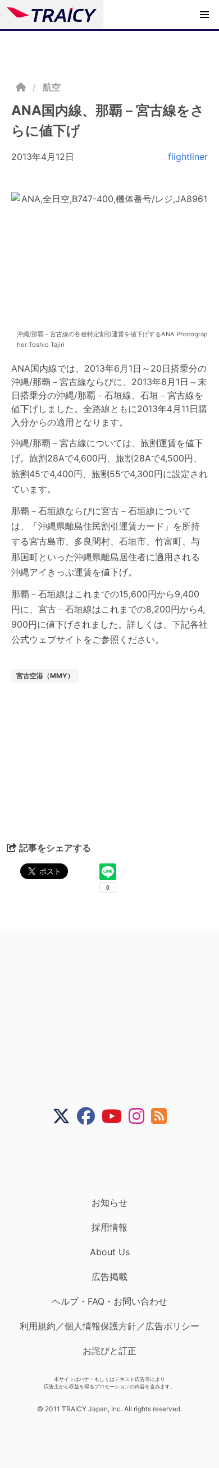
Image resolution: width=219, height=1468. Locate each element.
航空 (52, 87)
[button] (204, 14)
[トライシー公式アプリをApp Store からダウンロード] (116, 1161)
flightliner (188, 156)
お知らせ (109, 1202)
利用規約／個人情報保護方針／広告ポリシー (109, 1326)
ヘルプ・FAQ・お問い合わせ (109, 1301)
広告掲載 (109, 1276)
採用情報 (109, 1227)
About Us (110, 1251)
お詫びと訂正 (109, 1350)
